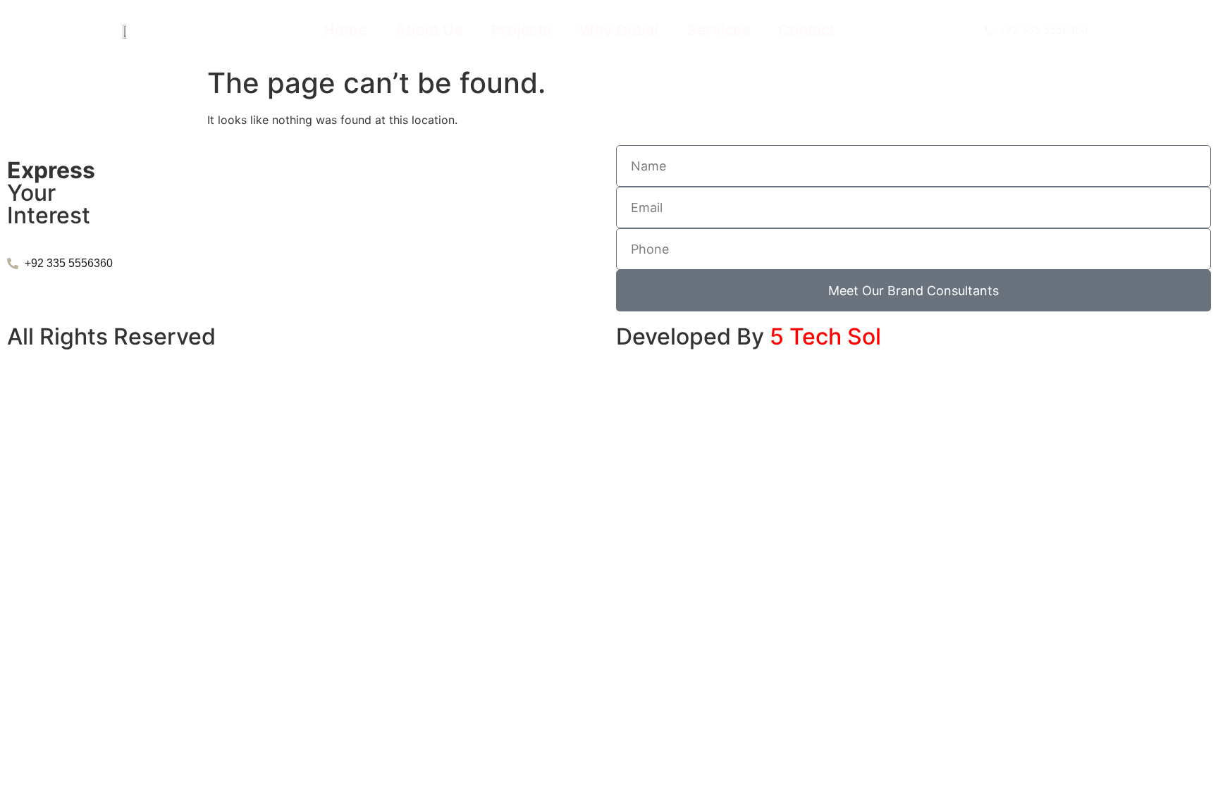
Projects (521, 30)
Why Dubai (618, 30)
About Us (428, 30)
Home (345, 30)
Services (718, 30)
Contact (806, 30)
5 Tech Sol (825, 336)
